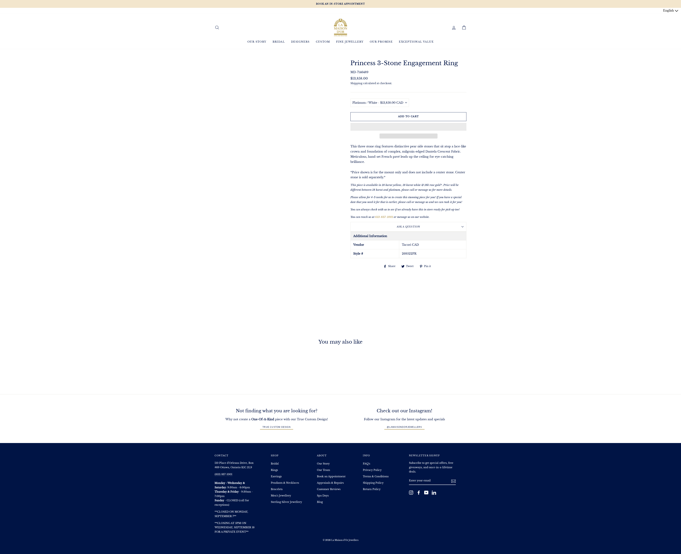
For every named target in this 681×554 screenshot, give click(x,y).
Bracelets (277, 489)
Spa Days (323, 495)
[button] (408, 127)
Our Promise (381, 41)
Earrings (276, 476)
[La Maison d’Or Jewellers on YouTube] (426, 492)
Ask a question (408, 226)
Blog (320, 502)
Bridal (279, 41)
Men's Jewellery (281, 495)
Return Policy (372, 489)
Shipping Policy (373, 482)
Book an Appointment (331, 476)
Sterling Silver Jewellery (286, 502)
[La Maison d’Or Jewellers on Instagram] (411, 492)
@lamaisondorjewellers (404, 427)
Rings (274, 470)
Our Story (256, 41)
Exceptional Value (416, 41)
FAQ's (366, 463)
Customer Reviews (328, 489)
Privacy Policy (372, 470)
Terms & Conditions (376, 476)
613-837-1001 (384, 217)
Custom (323, 41)
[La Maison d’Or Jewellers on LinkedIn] (434, 492)
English (669, 10)
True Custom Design (276, 427)
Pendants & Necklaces (285, 482)
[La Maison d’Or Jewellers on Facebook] (419, 492)
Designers (300, 41)
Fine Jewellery (350, 41)
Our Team (323, 470)
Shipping (356, 83)
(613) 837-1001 (223, 474)
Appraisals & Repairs (330, 482)
